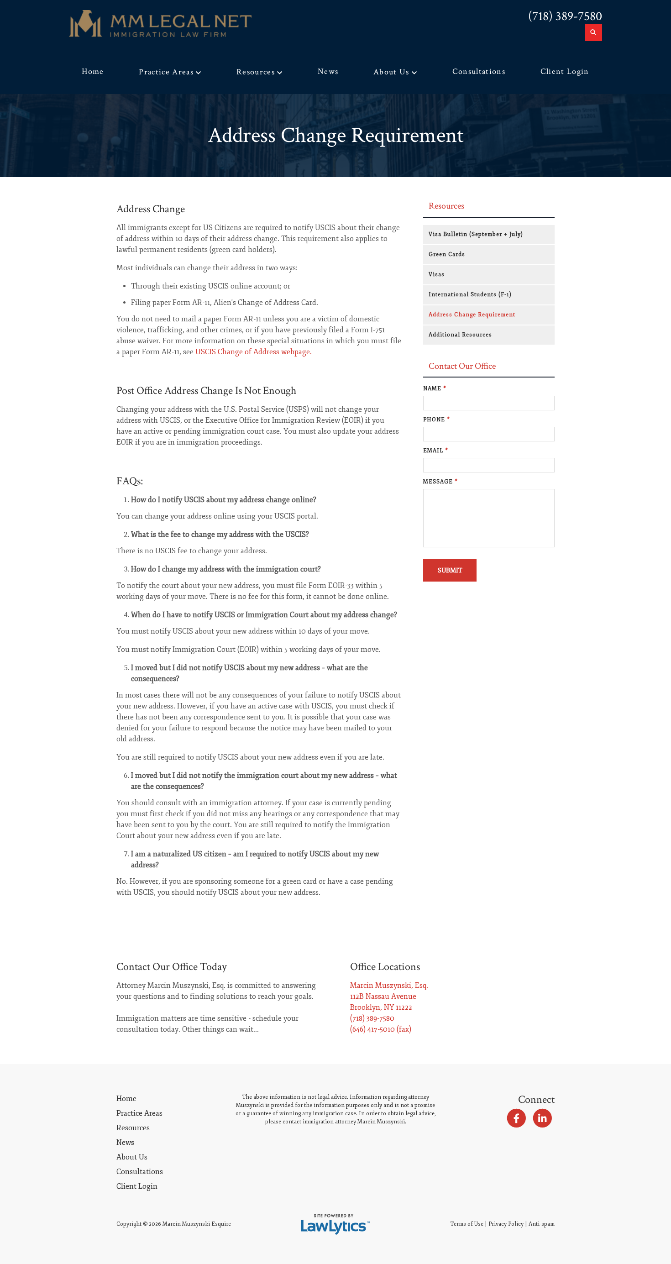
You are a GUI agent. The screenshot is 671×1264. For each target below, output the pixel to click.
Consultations (478, 71)
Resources (255, 72)
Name (434, 388)
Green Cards (447, 254)
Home (93, 71)
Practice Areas (166, 72)
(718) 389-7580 (565, 16)
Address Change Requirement (472, 314)
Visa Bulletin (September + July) (476, 234)
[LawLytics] (335, 1224)
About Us (391, 72)
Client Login (564, 71)
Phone (436, 419)
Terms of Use (466, 1224)
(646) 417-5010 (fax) (380, 1029)
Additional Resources (460, 334)
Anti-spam (542, 1224)
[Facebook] (516, 1118)
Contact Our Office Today (171, 967)
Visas (437, 274)
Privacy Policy (506, 1224)
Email (435, 450)
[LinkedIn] (542, 1118)
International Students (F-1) (470, 294)
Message (440, 481)
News (328, 71)
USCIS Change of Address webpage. (253, 352)
